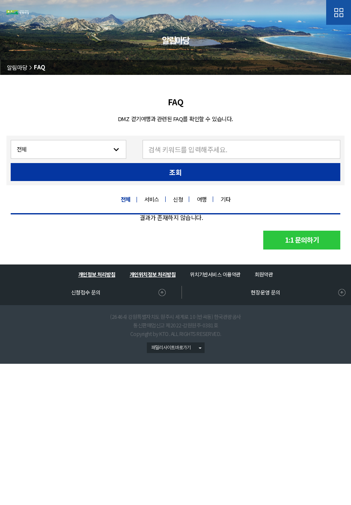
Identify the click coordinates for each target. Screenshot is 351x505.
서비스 (151, 199)
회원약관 (264, 274)
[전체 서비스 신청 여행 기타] (68, 149)
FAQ (39, 67)
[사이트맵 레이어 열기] (338, 12)
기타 (225, 199)
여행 (202, 199)
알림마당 (17, 67)
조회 (175, 172)
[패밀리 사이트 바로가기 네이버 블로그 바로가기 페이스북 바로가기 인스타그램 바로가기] (176, 347)
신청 (178, 199)
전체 (126, 199)
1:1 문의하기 (302, 240)
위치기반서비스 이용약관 (215, 274)
